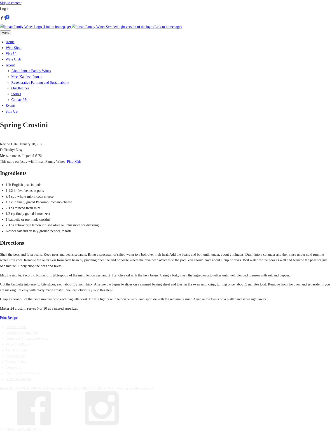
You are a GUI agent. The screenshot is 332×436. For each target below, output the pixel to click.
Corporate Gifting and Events (27, 338)
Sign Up (12, 111)
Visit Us (11, 54)
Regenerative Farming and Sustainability (40, 82)
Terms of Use (15, 356)
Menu (5, 33)
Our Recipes (20, 88)
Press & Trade (16, 327)
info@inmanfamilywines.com (133, 388)
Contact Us (19, 100)
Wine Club (13, 59)
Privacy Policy (16, 362)
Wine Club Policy (18, 344)
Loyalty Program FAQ (22, 333)
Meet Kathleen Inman (26, 77)
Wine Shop (13, 48)
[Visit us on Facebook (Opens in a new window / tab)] (34, 424)
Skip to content (10, 3)
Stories (16, 94)
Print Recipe (9, 318)
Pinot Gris (74, 161)
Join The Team (16, 350)
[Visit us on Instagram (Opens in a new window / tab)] (102, 424)
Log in (4, 9)
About (10, 65)
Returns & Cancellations (23, 373)
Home (10, 42)
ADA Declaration (18, 379)
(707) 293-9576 (100, 388)
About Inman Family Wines (31, 71)
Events (10, 105)
